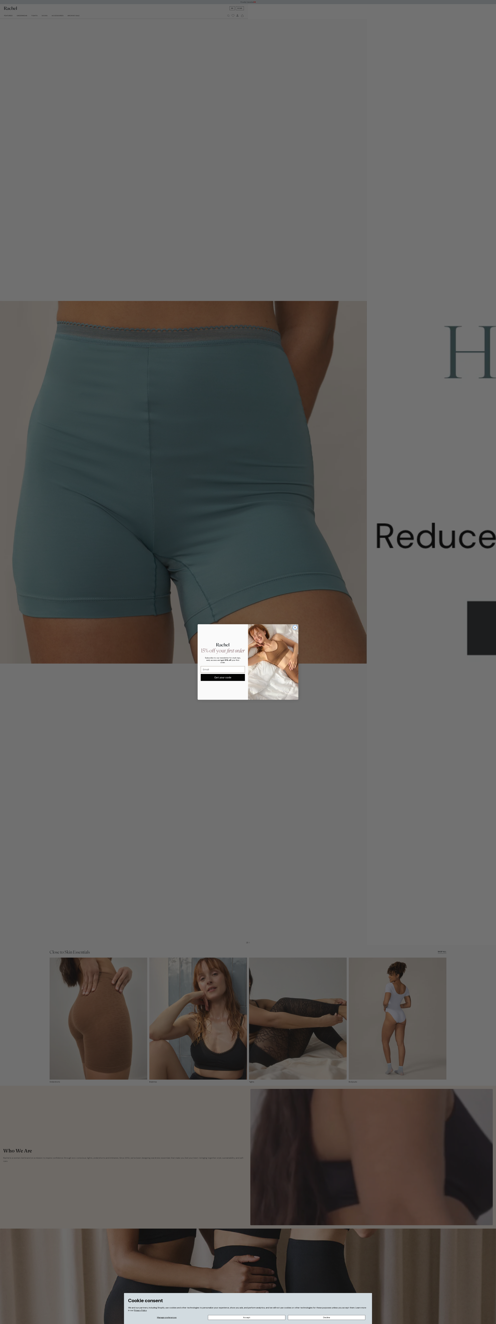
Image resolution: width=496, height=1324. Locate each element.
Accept (246, 1317)
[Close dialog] (295, 627)
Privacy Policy (140, 1310)
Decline (326, 1317)
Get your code (222, 677)
